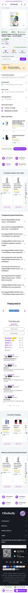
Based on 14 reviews (14, 325)
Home (3, 7)
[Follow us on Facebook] (7, 562)
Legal (3, 535)
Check (23, 59)
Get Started (5, 521)
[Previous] (2, 29)
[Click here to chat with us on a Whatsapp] (10, 562)
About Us (4, 526)
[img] (11, 355)
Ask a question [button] (14, 333)
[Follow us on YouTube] (17, 562)
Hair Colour (7, 7)
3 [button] (14, 405)
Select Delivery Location (8, 56)
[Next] (25, 29)
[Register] (24, 547)
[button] (3, 587)
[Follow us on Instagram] (14, 562)
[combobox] (5, 4)
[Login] (21, 4)
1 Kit (7, 43)
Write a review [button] (14, 329)
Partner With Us (6, 531)
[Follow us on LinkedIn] (21, 562)
